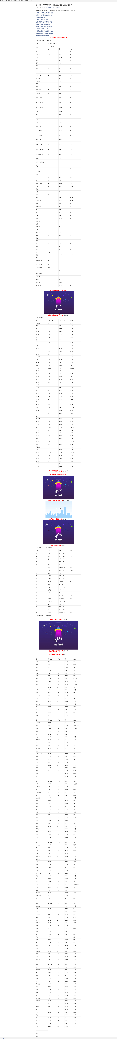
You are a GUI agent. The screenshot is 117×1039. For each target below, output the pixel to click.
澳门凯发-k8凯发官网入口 (48, 7)
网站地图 (2, 1038)
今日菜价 (58, 7)
